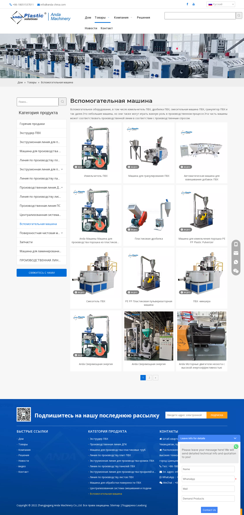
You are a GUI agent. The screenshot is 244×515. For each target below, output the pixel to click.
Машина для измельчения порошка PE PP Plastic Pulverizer (201, 240)
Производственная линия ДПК (41, 187)
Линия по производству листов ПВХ (43, 197)
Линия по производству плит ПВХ (43, 160)
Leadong (141, 505)
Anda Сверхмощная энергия (96, 364)
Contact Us (209, 509)
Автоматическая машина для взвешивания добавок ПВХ (202, 177)
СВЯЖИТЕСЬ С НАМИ (42, 272)
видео (22, 466)
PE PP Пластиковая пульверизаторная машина (148, 303)
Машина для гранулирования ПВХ (148, 175)
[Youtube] (193, 4)
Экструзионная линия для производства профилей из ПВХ (125, 471)
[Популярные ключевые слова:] (239, 15)
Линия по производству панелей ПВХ (43, 178)
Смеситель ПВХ (95, 301)
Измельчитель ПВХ (96, 175)
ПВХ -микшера (201, 301)
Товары (23, 444)
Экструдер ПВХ (30, 133)
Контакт (23, 471)
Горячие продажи (32, 124)
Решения (23, 455)
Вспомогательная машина (38, 224)
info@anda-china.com (53, 4)
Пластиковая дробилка (149, 238)
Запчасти (26, 242)
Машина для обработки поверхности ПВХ (115, 482)
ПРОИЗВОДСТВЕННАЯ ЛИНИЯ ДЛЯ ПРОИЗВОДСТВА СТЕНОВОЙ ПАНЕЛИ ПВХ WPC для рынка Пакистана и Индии (43, 260)
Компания (24, 449)
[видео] (95, 147)
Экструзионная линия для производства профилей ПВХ (43, 169)
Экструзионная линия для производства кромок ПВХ (43, 142)
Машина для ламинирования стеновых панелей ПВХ (43, 251)
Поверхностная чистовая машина (43, 233)
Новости (23, 460)
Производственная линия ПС (40, 206)
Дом (21, 438)
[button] (209, 438)
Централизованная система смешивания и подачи (43, 215)
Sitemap (115, 505)
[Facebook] (187, 4)
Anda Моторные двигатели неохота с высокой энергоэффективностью (202, 365)
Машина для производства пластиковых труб (43, 151)
